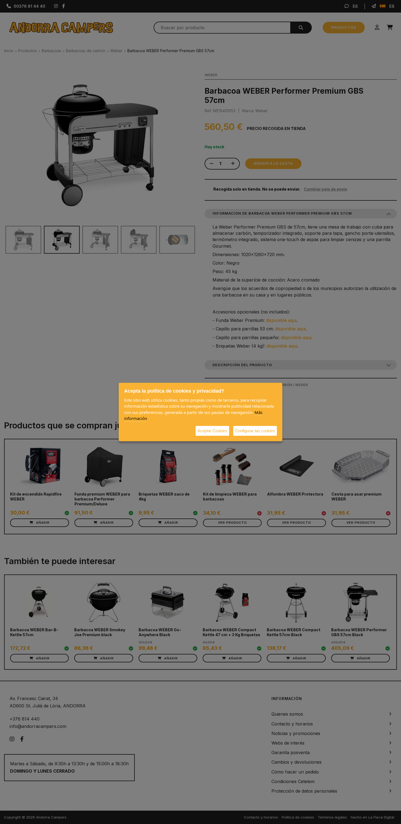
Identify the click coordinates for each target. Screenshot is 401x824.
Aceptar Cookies (212, 430)
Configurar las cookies (255, 430)
